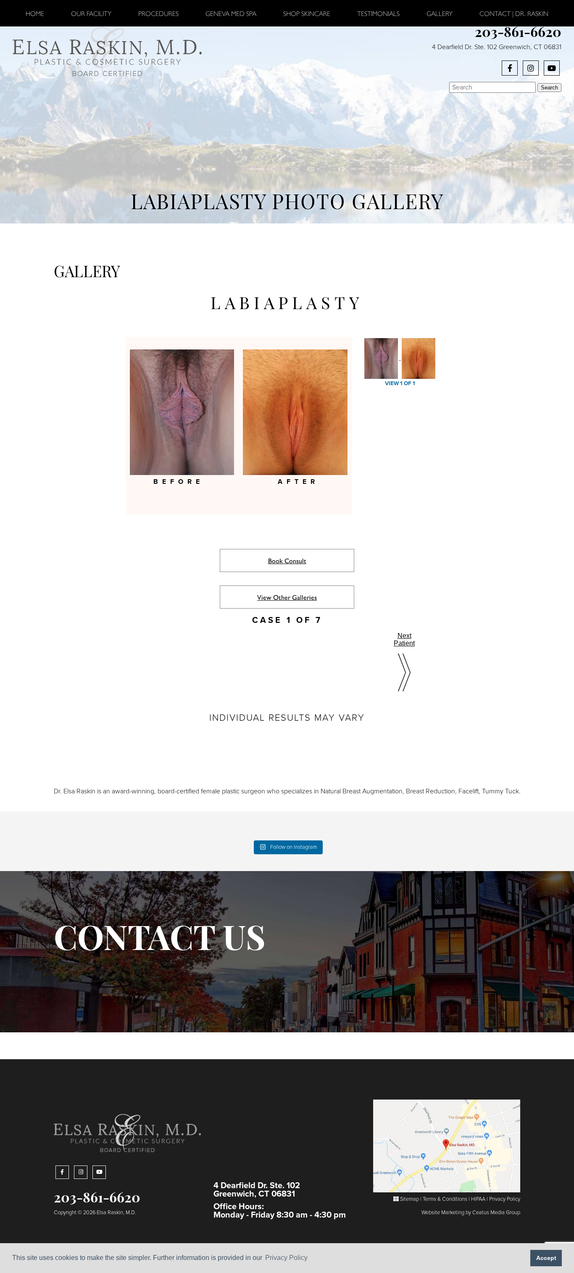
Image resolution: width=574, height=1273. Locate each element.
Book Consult (287, 560)
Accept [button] (546, 1258)
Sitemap (409, 1199)
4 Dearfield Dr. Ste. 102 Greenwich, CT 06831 (496, 47)
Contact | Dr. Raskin (513, 13)
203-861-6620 (518, 33)
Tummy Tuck (500, 791)
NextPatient (404, 639)
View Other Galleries (287, 597)
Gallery (440, 13)
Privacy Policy (504, 1199)
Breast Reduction (430, 791)
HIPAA (478, 1199)
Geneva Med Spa (230, 13)
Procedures (158, 13)
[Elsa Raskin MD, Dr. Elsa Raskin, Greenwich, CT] (107, 51)
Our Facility (91, 13)
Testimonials (378, 13)
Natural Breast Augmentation (362, 791)
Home (35, 13)
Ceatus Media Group (496, 1212)
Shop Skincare (306, 13)
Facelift (468, 791)
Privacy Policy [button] (286, 1257)
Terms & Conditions (445, 1199)
